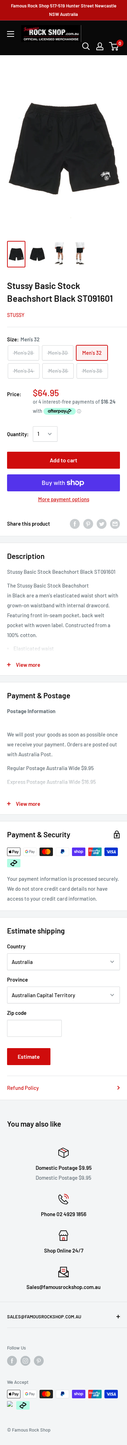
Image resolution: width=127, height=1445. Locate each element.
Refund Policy (23, 1088)
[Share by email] (115, 523)
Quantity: (18, 434)
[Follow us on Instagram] (25, 1361)
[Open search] (86, 46)
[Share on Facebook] (75, 523)
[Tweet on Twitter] (102, 523)
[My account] (99, 46)
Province (17, 979)
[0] (114, 46)
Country (16, 946)
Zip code (16, 1013)
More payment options (63, 499)
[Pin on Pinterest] (88, 523)
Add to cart (63, 460)
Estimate (29, 1056)
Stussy (15, 315)
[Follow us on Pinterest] (39, 1361)
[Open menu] (10, 34)
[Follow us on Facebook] (12, 1361)
